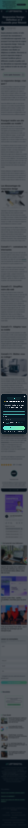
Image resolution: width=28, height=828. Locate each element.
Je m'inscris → (14, 427)
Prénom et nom (6, 410)
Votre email (5, 416)
